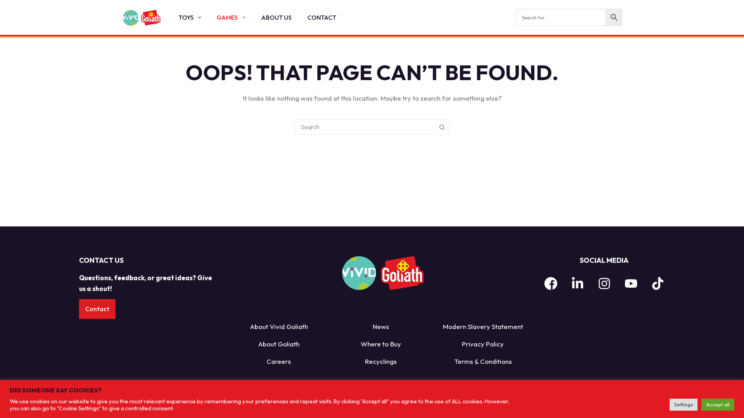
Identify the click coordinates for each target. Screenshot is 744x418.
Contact (321, 17)
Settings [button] (683, 404)
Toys (186, 17)
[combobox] (364, 127)
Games (227, 17)
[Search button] (441, 127)
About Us (276, 17)
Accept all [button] (718, 404)
